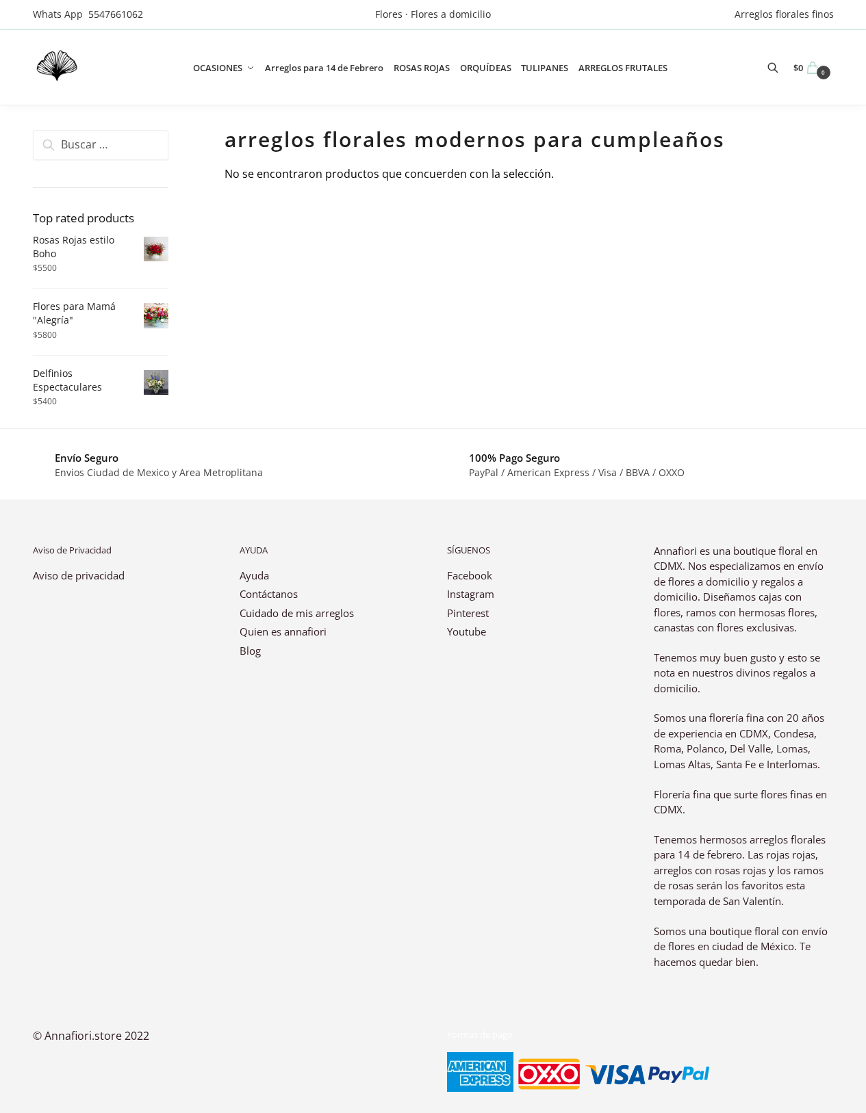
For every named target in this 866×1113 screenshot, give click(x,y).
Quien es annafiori (284, 631)
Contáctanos (269, 594)
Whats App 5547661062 (88, 14)
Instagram (470, 594)
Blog (250, 650)
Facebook (469, 575)
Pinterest (468, 613)
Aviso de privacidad (79, 575)
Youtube (466, 631)
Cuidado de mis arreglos (297, 613)
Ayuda (254, 575)
